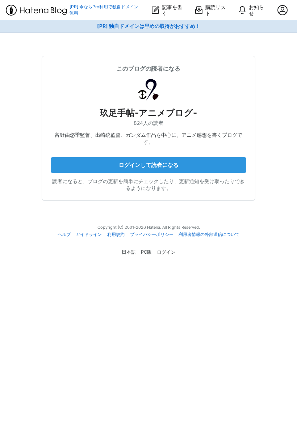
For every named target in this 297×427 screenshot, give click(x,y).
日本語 (129, 252)
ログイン (166, 252)
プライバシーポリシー (151, 234)
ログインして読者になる (149, 164)
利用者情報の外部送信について (209, 234)
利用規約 (116, 234)
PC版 (146, 252)
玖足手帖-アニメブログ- (148, 112)
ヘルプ (64, 234)
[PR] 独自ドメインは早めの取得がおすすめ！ (148, 26)
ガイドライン (89, 234)
